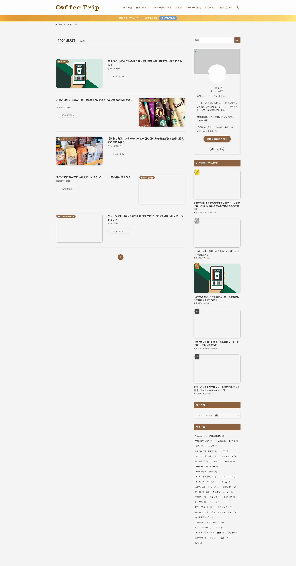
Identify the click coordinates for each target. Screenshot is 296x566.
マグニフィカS (203, 527)
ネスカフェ (201, 512)
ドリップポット (203, 507)
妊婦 (220, 532)
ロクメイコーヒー (204, 532)
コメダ (215, 461)
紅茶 (198, 542)
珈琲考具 (200, 537)
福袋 (212, 537)
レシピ (219, 527)
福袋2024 (225, 537)
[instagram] (217, 149)
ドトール (214, 501)
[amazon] (222, 149)
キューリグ (201, 461)
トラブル (200, 501)
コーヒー (229, 461)
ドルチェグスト (223, 507)
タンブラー (229, 486)
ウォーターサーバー (205, 456)
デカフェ (200, 496)
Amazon (200, 435)
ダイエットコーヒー (222, 491)
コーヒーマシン (227, 476)
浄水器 (232, 532)
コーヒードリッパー (205, 476)
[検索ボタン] (237, 7)
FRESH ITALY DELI (204, 440)
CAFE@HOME (216, 435)
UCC (224, 451)
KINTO (233, 440)
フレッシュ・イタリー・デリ (209, 522)
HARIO (221, 440)
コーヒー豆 (223, 481)
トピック (229, 496)
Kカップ (212, 446)
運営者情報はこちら (217, 138)
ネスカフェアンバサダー (223, 512)
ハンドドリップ (204, 517)
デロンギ (214, 496)
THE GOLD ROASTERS (206, 451)
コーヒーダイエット (206, 471)
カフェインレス (227, 456)
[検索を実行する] (237, 40)
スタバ (200, 486)
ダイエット (202, 491)
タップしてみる (168, 17)
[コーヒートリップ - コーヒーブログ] (77, 7)
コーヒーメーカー (204, 481)
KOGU (199, 446)
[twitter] (212, 149)
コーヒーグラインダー (206, 466)
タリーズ (213, 486)
